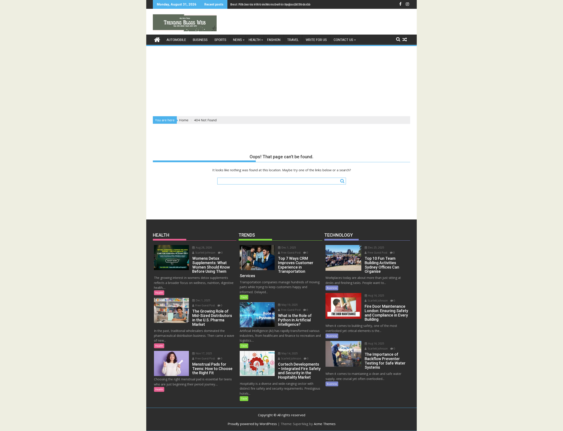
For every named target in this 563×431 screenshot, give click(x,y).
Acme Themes (325, 424)
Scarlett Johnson (205, 252)
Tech (244, 297)
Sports (220, 40)
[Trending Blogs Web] (157, 39)
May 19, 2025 (289, 305)
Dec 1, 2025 (202, 300)
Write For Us (316, 40)
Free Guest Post (205, 305)
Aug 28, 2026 (203, 247)
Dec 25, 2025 (375, 247)
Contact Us (343, 40)
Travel (293, 40)
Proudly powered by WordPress (252, 424)
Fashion (273, 40)
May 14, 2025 (289, 353)
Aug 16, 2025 (375, 295)
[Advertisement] (281, 80)
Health (254, 40)
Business (200, 40)
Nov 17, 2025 (203, 353)
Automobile (176, 40)
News (237, 40)
